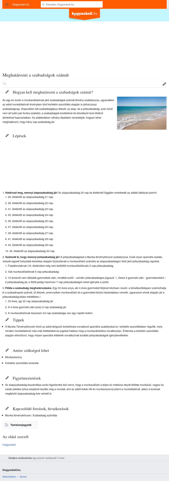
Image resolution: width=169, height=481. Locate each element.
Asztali (23, 476)
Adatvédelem (9, 476)
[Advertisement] (84, 44)
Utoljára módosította (20, 458)
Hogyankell (9, 445)
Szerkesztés (7, 92)
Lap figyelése (154, 84)
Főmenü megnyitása (7, 4)
